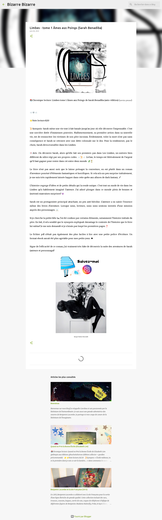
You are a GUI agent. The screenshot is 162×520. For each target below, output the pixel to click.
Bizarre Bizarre (21, 4)
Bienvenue (55, 403)
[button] (31, 36)
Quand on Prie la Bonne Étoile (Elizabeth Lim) (69, 446)
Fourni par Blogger (82, 516)
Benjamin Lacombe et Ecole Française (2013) (69, 490)
